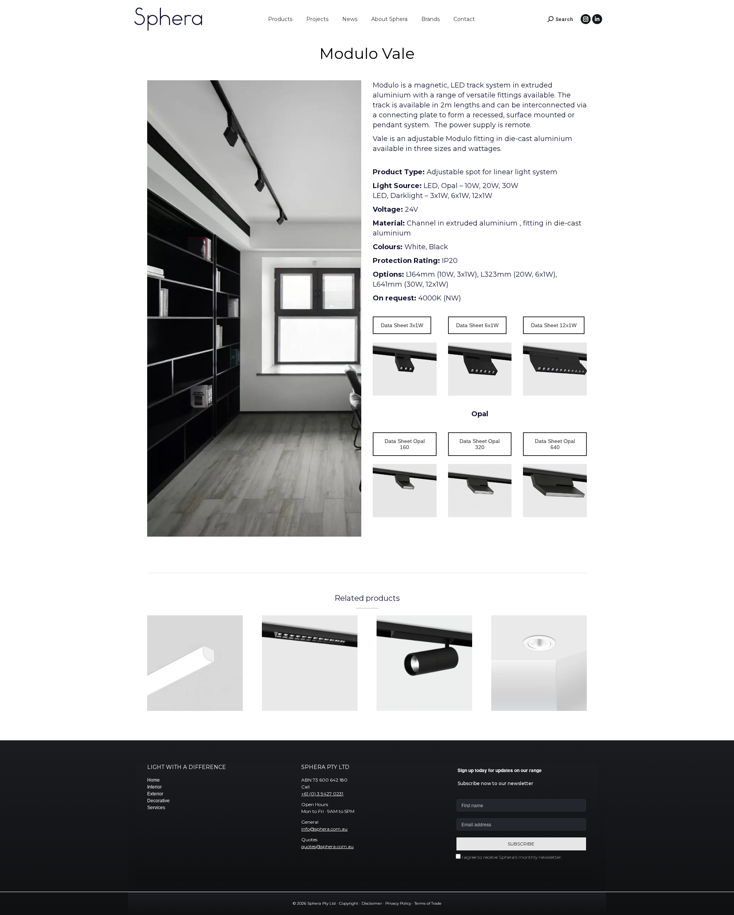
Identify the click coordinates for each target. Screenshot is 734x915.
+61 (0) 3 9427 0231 (322, 794)
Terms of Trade (428, 903)
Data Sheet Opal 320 (480, 444)
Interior (154, 787)
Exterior (155, 794)
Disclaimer (372, 903)
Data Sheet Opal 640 (555, 444)
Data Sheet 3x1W (402, 325)
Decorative (158, 800)
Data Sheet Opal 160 (405, 444)
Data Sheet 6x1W (477, 325)
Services (156, 807)
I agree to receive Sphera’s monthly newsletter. (512, 857)
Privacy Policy (398, 903)
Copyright (348, 903)
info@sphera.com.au (324, 829)
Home (153, 780)
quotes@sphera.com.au (327, 846)
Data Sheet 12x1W (553, 325)
